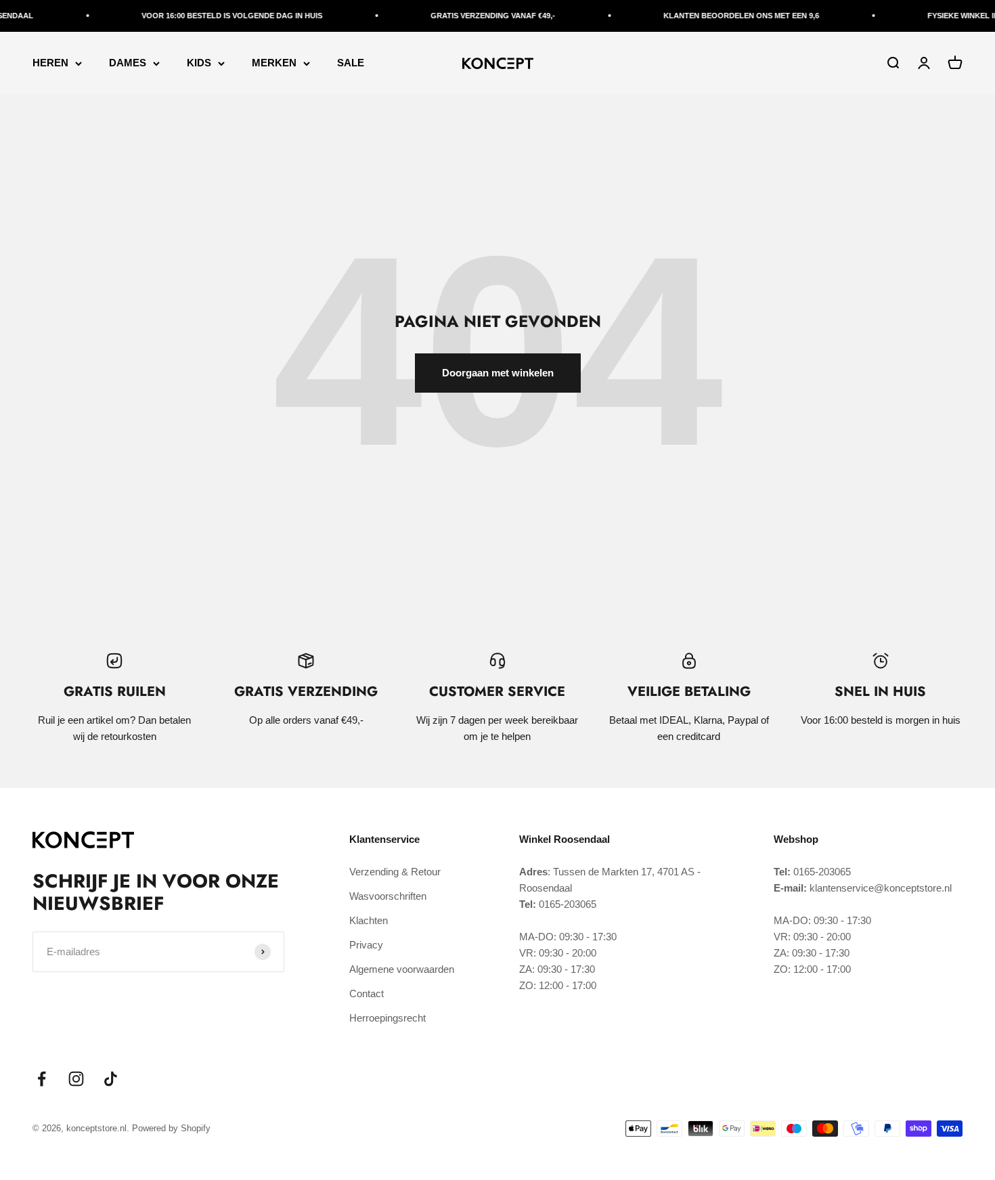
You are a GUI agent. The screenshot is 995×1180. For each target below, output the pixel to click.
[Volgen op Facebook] (41, 1079)
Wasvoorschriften (387, 896)
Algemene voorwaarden (401, 969)
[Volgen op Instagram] (76, 1079)
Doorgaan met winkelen (498, 372)
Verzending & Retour (395, 871)
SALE (350, 62)
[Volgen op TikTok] (111, 1079)
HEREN (50, 62)
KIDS (199, 62)
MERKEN (274, 62)
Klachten (368, 920)
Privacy (366, 944)
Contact (366, 993)
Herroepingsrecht (387, 1018)
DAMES (127, 62)
